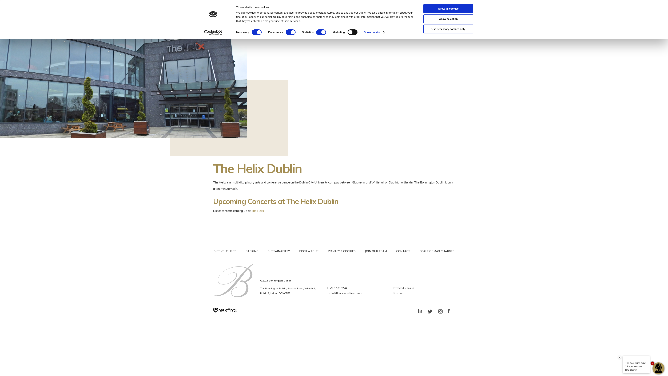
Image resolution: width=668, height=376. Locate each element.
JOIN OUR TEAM (376, 251)
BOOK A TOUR (309, 251)
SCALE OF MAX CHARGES (437, 251)
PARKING (252, 251)
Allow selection (448, 18)
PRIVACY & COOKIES (342, 251)
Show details (372, 32)
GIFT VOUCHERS (225, 251)
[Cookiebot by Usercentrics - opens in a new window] (213, 32)
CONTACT (403, 251)
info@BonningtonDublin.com (345, 293)
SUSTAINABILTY (279, 251)
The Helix (257, 211)
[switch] (291, 32)
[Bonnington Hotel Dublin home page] (234, 280)
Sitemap (398, 293)
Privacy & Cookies (403, 287)
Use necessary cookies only (448, 29)
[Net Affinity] (225, 311)
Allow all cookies (448, 8)
